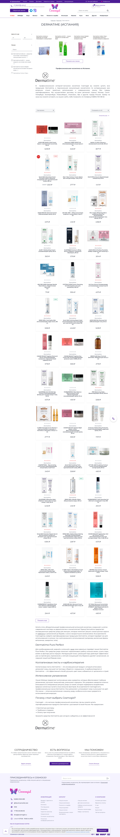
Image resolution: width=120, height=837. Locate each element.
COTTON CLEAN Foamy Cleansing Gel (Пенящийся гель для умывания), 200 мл (73, 286)
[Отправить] (108, 778)
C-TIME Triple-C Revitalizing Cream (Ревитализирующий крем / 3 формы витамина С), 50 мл (72, 571)
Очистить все (103, 115)
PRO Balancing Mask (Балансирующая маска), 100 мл (98, 392)
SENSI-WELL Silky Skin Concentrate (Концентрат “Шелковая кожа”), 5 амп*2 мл (47, 571)
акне (72, 649)
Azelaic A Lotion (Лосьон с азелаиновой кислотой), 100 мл (98, 143)
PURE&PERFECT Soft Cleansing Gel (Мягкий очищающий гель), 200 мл (98, 501)
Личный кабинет (93, 1)
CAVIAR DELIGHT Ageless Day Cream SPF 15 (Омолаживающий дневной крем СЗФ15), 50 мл (73, 358)
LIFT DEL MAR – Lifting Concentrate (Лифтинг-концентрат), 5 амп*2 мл (72, 214)
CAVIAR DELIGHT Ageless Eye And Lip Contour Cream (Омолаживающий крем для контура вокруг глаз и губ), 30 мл (98, 536)
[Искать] (108, 11)
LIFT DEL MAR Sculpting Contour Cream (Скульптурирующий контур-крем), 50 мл (98, 466)
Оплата (31, 1)
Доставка (38, 1)
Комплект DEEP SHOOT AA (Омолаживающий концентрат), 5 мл (72, 144)
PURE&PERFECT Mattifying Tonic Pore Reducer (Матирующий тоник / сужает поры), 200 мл (47, 606)
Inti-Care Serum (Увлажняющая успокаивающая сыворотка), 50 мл (98, 286)
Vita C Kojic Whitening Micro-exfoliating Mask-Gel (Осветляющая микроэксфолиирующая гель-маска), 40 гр (98, 215)
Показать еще (42, 620)
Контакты (59, 1)
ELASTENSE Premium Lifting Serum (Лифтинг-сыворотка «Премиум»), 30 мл (72, 251)
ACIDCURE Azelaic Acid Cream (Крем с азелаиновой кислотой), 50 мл (47, 144)
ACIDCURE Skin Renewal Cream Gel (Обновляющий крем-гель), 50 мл (72, 606)
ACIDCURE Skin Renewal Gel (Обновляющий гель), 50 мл (98, 321)
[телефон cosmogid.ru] (11, 6)
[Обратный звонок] (113, 418)
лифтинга (41, 634)
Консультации (69, 1)
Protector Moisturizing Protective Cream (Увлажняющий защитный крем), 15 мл (98, 429)
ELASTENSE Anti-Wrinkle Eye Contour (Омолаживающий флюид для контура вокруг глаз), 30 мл (47, 394)
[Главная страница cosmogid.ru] (55, 8)
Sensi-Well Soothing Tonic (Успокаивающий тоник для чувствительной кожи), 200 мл (72, 466)
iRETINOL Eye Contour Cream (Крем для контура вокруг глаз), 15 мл (98, 571)
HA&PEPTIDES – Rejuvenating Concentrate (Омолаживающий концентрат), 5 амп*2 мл (47, 466)
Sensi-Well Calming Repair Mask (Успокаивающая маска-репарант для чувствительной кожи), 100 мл (72, 322)
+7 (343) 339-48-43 (20, 5)
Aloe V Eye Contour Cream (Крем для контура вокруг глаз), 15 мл (73, 177)
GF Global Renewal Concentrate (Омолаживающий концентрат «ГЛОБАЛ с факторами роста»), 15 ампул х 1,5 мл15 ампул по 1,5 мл (98, 607)
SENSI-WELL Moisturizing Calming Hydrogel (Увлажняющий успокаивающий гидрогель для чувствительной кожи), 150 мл (73, 536)
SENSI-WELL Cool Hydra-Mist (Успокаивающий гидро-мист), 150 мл (47, 322)
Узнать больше (94, 763)
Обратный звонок (19, 10)
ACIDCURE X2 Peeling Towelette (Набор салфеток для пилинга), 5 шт (98, 251)
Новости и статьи (49, 1)
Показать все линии (73, 61)
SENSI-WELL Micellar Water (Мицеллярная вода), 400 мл (72, 500)
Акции (25, 1)
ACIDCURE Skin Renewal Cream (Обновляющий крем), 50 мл (47, 213)
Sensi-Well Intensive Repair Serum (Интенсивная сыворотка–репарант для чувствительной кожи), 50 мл (47, 536)
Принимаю (102, 830)
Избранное (106, 1)
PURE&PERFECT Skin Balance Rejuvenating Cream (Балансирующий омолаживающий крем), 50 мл (73, 394)
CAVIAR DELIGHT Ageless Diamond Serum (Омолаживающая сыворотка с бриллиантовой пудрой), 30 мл (47, 358)
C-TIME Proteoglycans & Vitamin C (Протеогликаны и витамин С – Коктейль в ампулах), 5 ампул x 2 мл (47, 430)
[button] (95, 15)
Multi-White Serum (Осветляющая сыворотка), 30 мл (98, 177)
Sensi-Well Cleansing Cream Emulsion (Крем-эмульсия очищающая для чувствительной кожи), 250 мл (47, 179)
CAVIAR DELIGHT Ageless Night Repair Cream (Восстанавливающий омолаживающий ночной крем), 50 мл (73, 430)
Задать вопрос (26, 763)
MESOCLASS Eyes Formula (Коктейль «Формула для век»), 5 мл (98, 358)
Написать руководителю (60, 763)
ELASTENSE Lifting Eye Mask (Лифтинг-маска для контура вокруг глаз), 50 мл (47, 501)
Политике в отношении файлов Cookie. (78, 832)
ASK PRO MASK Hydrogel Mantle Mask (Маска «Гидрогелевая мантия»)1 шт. (47, 286)
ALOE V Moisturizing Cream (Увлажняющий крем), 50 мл (47, 250)
